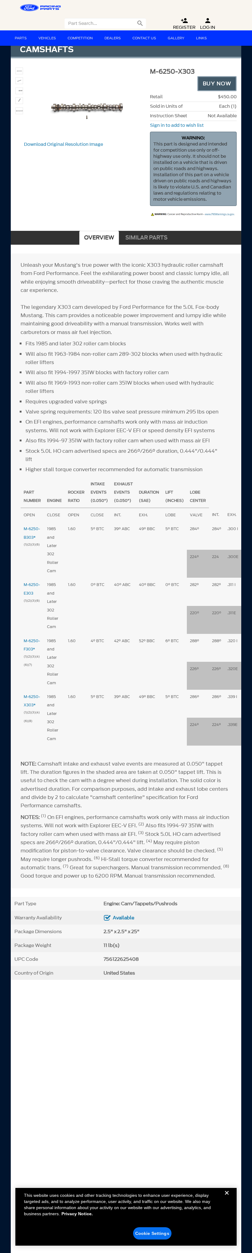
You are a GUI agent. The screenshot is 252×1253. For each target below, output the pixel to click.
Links (201, 38)
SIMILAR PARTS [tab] (146, 238)
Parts (21, 38)
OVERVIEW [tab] (99, 238)
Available (123, 917)
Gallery (176, 38)
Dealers (112, 38)
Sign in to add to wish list (177, 125)
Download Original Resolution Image (63, 144)
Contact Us (144, 38)
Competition (80, 38)
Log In (207, 24)
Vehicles (47, 38)
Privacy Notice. (77, 1213)
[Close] (227, 1198)
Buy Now (217, 83)
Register (184, 24)
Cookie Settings (152, 1233)
